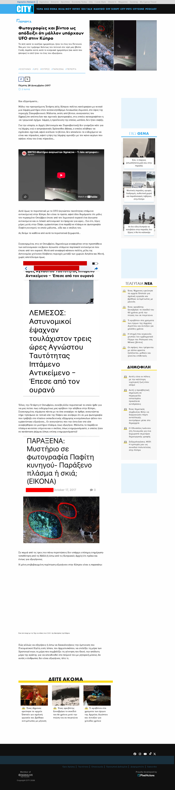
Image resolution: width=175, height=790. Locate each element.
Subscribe (152, 766)
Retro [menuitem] (76, 8)
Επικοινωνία (97, 766)
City (91, 2)
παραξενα (58, 69)
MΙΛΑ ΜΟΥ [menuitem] (64, 8)
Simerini (55, 2)
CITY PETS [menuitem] (126, 8)
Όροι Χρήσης (68, 766)
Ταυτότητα (83, 766)
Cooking (134, 2)
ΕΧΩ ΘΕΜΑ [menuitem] (50, 8)
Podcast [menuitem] (151, 8)
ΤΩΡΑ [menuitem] (40, 8)
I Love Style (100, 2)
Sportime (65, 2)
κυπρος (45, 69)
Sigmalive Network (26, 2)
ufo (36, 69)
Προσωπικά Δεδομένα (116, 766)
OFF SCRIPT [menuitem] (112, 8)
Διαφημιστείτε (137, 766)
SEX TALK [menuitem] (86, 8)
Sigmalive (44, 2)
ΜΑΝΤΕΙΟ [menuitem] (99, 8)
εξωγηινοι (25, 69)
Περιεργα (24, 21)
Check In (112, 2)
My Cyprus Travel (148, 2)
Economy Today (79, 2)
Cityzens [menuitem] (138, 8)
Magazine (123, 2)
